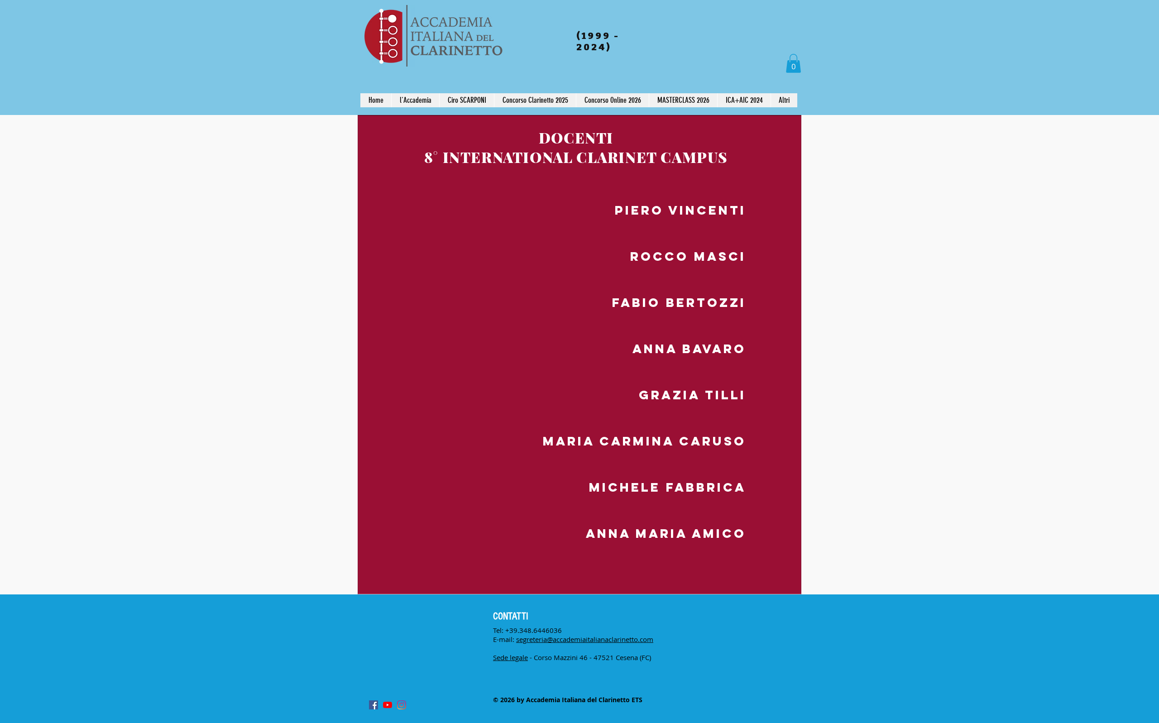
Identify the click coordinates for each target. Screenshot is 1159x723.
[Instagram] (401, 704)
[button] (793, 63)
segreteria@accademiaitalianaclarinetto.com (584, 639)
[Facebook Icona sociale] (373, 704)
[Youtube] (387, 704)
